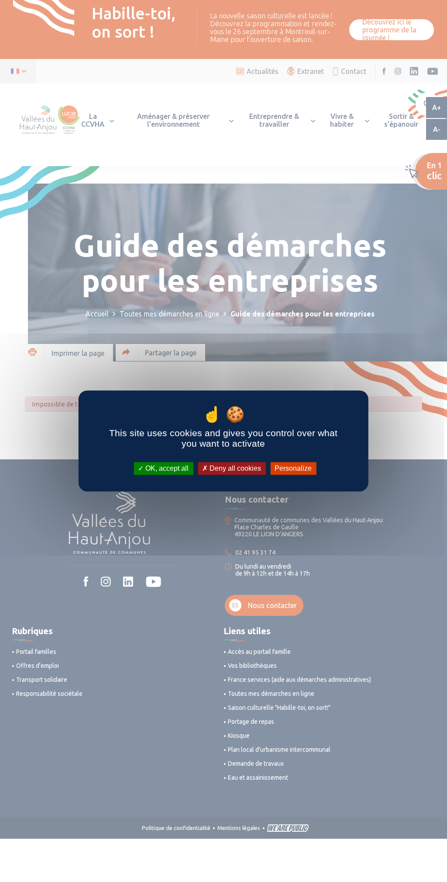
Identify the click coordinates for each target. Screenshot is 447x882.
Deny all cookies (234, 468)
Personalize (293, 468)
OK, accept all (166, 468)
